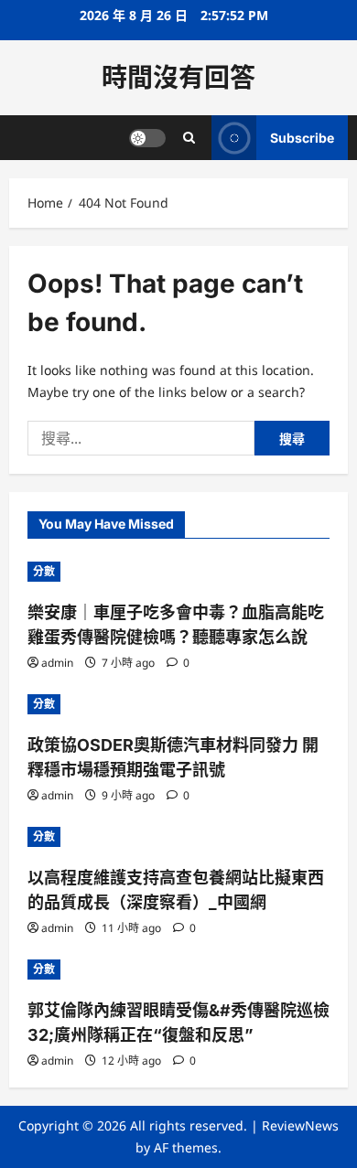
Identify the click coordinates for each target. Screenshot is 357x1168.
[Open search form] (189, 137)
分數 (44, 571)
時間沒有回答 (178, 77)
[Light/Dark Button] (147, 138)
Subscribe (302, 137)
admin (57, 662)
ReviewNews (300, 1125)
